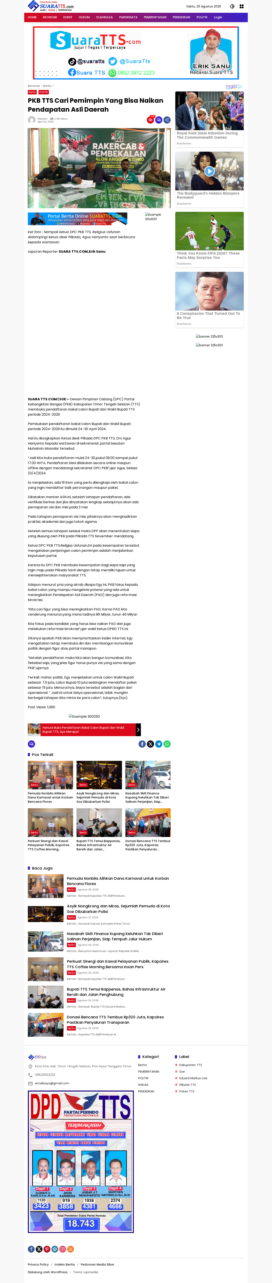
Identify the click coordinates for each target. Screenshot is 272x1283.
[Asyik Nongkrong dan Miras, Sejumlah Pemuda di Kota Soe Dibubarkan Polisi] (99, 775)
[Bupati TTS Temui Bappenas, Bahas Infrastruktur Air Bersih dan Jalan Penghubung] (99, 822)
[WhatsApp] (167, 744)
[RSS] (70, 1249)
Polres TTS (186, 1091)
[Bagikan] (167, 120)
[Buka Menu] (241, 6)
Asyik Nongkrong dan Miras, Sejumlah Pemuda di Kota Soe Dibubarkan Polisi (97, 797)
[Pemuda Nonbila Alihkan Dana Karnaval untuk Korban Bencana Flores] (50, 775)
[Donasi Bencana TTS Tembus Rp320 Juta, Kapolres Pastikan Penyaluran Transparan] (148, 822)
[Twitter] (150, 744)
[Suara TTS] (51, 6)
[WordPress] (54, 1249)
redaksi (42, 119)
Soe (182, 1071)
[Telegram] (158, 744)
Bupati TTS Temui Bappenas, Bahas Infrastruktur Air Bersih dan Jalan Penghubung (98, 845)
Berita (32, 92)
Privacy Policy (38, 1264)
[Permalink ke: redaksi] (33, 120)
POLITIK (44, 92)
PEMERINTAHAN (148, 1071)
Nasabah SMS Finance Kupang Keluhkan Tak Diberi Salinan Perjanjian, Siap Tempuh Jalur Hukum (147, 797)
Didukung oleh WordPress (48, 1272)
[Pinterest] (47, 1249)
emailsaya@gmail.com (52, 1083)
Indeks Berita (65, 1264)
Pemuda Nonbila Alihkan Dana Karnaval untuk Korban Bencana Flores (50, 797)
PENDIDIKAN (146, 1091)
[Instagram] (62, 1249)
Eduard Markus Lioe (193, 1078)
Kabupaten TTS (190, 1065)
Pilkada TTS (187, 1085)
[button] (232, 6)
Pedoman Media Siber (97, 1264)
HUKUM (143, 1085)
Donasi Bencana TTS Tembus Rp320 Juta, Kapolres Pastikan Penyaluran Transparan (147, 845)
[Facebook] (142, 744)
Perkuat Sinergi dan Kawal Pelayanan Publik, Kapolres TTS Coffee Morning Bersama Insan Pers (48, 845)
